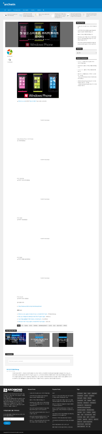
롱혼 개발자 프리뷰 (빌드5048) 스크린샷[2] (62, 427)
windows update (81, 410)
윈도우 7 (90, 419)
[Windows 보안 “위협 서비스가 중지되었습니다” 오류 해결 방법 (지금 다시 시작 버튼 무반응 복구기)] (52, 15)
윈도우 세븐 (87, 424)
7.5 (22, 325)
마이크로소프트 (16, 10)
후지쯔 (65, 325)
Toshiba (35, 325)
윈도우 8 (96, 419)
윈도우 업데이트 (81, 426)
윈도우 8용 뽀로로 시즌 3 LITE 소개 (60, 424)
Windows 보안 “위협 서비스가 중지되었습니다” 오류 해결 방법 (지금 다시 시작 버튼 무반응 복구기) (60, 15)
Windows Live (88, 405)
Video (94, 400)
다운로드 (89, 412)
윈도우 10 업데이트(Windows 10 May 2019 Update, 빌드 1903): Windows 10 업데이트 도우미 (63, 409)
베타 (94, 414)
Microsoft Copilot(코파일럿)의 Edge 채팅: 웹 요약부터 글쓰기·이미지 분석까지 (76, 15)
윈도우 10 (80, 421)
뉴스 (84, 412)
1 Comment (39, 39)
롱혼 (79, 414)
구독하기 (7, 423)
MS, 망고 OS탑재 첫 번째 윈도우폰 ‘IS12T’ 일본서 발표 (31, 316)
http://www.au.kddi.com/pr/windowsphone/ (30, 306)
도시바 (50, 325)
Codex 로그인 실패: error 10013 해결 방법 (12, 15)
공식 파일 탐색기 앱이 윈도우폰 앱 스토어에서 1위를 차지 (39, 340)
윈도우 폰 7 (59, 325)
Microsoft (80, 398)
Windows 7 (86, 402)
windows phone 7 (43, 325)
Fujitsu (26, 325)
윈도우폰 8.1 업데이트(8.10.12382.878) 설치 (62, 340)
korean (86, 395)
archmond (9, 56)
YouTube (80, 412)
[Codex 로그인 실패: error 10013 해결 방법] (5, 14)
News (85, 398)
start (53, 393)
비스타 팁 (80, 417)
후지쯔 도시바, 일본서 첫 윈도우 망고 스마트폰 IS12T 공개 (32, 314)
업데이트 (85, 419)
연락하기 (39, 10)
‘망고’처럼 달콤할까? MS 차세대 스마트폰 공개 (29, 319)
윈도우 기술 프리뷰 (88, 421)
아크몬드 (33, 10)
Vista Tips (80, 402)
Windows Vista (90, 410)
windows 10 (80, 405)
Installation (80, 395)
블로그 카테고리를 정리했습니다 (44, 15)
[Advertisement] (73, 4)
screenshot (80, 400)
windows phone (39, 29)
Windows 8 (92, 402)
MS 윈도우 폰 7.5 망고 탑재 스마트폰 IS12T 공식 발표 (31, 321)
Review (89, 398)
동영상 (93, 412)
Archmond (80, 393)
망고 (54, 325)
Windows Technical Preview (84, 407)
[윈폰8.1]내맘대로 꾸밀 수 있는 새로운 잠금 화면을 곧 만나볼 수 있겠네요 (15, 339)
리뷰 (82, 414)
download (94, 393)
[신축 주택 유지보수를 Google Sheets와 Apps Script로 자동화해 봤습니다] (20, 15)
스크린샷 (93, 417)
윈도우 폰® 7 (33, 101)
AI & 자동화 (25, 10)
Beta (85, 393)
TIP (85, 400)
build (89, 393)
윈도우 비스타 (81, 424)
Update (89, 400)
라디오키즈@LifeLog (13, 369)
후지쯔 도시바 (21, 101)
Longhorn (91, 395)
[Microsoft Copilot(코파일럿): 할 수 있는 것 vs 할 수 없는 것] (84, 15)
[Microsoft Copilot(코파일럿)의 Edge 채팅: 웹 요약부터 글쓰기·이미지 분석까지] (68, 15)
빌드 (84, 417)
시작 (5, 10)
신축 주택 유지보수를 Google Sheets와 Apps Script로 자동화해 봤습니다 (28, 15)
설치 (88, 417)
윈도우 (9, 10)
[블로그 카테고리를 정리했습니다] (36, 14)
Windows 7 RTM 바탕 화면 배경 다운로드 (62, 417)
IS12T (30, 325)
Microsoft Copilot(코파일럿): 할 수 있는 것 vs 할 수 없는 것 (91, 15)
